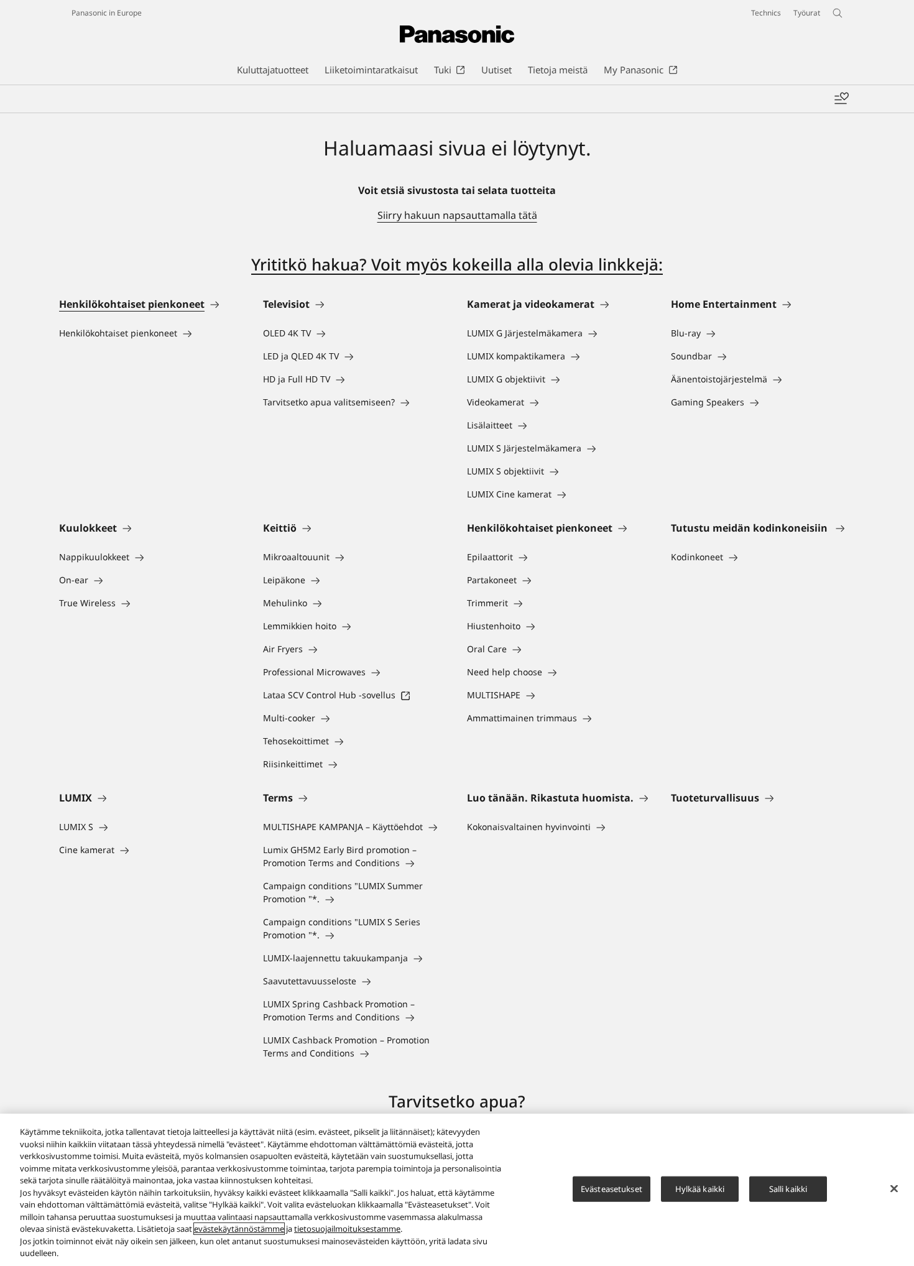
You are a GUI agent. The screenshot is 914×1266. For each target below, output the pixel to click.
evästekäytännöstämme (239, 1228)
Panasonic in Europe (107, 12)
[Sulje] (894, 1188)
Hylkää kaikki (700, 1188)
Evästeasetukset (611, 1188)
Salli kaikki (788, 1188)
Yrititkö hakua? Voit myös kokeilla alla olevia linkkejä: (457, 264)
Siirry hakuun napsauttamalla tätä (457, 215)
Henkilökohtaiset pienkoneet (132, 304)
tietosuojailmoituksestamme (347, 1228)
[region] (457, 1190)
